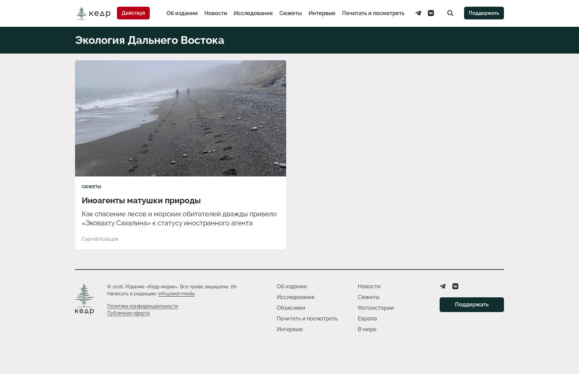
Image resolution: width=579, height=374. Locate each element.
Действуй (133, 13)
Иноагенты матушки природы (141, 200)
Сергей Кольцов (100, 239)
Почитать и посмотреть (373, 13)
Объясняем (291, 308)
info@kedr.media (176, 293)
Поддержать (484, 13)
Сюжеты (290, 13)
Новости (215, 13)
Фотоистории (376, 308)
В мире (367, 329)
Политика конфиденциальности (142, 306)
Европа (367, 318)
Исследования (253, 13)
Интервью (322, 13)
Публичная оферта (128, 313)
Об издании (182, 13)
